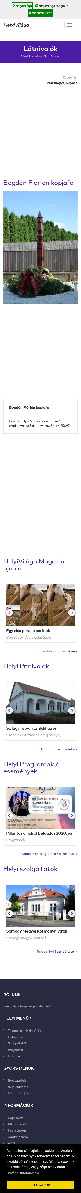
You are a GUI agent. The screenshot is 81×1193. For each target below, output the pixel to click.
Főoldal (25, 56)
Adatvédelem (18, 1137)
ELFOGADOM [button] (40, 1185)
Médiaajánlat (18, 1124)
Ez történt (15, 1056)
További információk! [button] (23, 1173)
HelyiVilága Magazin (53, 6)
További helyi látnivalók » (59, 749)
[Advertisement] (40, 135)
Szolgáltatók (17, 1043)
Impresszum (17, 1130)
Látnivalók (40, 56)
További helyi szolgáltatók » (57, 951)
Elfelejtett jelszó (20, 1093)
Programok (16, 1049)
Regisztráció (17, 1080)
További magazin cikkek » (59, 651)
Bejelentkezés (41, 13)
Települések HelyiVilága (25, 1030)
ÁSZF (12, 1143)
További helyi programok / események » (48, 853)
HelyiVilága (23, 6)
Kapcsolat (15, 1118)
